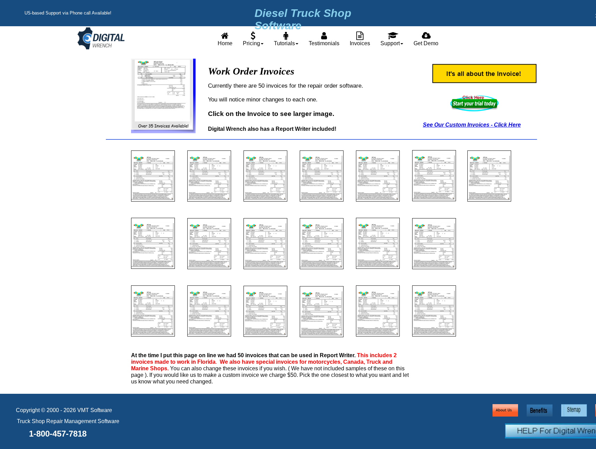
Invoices (360, 43)
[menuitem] (225, 38)
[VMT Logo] (101, 48)
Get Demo (426, 43)
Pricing (251, 43)
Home (225, 43)
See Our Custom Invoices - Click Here (472, 125)
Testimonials (324, 43)
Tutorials (284, 43)
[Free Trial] (474, 110)
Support (390, 43)
